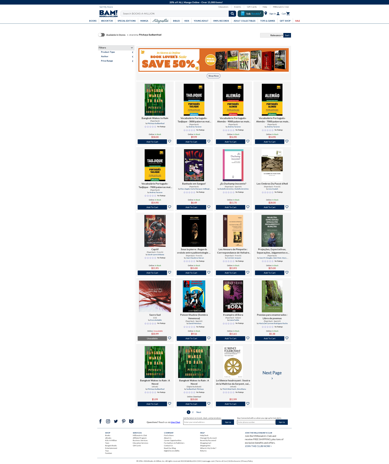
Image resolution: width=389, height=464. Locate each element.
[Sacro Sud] (155, 296)
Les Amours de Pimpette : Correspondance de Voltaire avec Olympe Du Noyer (233, 251)
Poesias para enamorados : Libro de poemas (272, 316)
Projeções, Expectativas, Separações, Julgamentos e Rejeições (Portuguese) (272, 251)
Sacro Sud (155, 314)
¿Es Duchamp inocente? (233, 183)
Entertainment (111, 448)
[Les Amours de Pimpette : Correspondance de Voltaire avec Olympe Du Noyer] (233, 231)
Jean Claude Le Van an (195, 258)
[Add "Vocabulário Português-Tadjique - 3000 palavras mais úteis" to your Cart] (194, 141)
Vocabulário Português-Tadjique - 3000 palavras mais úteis (194, 120)
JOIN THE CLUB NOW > (258, 446)
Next (198, 412)
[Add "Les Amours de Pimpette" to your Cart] (233, 273)
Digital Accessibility (171, 451)
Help (265, 6)
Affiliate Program (140, 438)
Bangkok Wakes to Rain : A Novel (155, 382)
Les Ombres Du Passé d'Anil (272, 183)
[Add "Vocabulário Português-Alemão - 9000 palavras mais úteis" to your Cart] (233, 141)
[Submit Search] (232, 14)
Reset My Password (208, 440)
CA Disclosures (234, 461)
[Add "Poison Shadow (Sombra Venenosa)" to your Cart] (194, 338)
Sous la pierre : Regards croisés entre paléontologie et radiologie (194, 251)
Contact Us (168, 445)
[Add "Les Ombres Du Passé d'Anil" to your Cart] (272, 207)
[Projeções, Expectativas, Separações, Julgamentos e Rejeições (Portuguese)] (272, 231)
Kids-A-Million (111, 440)
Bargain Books (111, 445)
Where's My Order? (208, 448)
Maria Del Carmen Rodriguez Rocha (273, 323)
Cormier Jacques (234, 258)
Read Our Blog (170, 448)
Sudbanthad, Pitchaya (195, 389)
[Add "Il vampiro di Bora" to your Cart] (233, 338)
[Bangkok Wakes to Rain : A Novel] (155, 362)
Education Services (140, 443)
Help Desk (204, 435)
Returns (203, 451)
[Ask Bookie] (251, 13)
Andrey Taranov (195, 127)
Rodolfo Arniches (227, 189)
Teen (107, 443)
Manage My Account (208, 438)
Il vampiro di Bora (233, 314)
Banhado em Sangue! (194, 183)
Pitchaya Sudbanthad (156, 123)
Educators (223, 6)
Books (107, 435)
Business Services (140, 440)
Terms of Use (221, 461)
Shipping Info (205, 445)
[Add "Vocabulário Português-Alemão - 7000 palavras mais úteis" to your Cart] (272, 141)
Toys (107, 451)
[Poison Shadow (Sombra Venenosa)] (194, 296)
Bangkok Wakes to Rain (155, 118)
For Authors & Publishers (174, 443)
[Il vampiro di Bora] (233, 296)
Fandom (108, 453)
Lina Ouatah (273, 189)
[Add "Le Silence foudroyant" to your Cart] (233, 404)
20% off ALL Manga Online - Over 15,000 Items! (196, 2)
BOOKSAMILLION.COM (191, 461)
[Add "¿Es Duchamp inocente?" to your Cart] (233, 207)
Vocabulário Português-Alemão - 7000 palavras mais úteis (272, 120)
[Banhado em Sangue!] (194, 165)
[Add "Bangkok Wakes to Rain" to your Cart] (155, 141)
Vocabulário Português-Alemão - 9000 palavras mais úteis (233, 120)
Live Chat (175, 422)
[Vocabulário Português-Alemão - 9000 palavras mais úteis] (233, 99)
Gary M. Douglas (266, 258)
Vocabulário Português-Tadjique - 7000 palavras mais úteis (155, 185)
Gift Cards (252, 6)
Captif (155, 249)
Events (237, 6)
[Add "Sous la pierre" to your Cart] (194, 273)
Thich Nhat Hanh (229, 389)
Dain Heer (277, 258)
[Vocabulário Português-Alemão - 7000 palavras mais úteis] (272, 99)
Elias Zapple (185, 189)
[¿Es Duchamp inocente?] (233, 165)
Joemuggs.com (208, 461)
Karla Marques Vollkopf (200, 189)
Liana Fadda (234, 320)
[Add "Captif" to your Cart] (155, 273)
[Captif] (155, 231)
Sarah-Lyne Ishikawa (156, 254)
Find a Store (169, 435)
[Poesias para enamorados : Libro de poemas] (272, 296)
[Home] (107, 13)
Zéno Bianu (241, 389)
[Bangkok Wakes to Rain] (155, 99)
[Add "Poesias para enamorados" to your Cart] (272, 338)
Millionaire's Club (281, 6)
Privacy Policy (247, 461)
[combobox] (180, 14)
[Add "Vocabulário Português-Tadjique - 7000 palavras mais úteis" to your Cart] (155, 207)
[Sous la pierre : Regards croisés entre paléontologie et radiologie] (194, 231)
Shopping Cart (205, 443)
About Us (167, 438)
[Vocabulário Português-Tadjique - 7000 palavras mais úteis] (155, 165)
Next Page (272, 375)
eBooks (108, 438)
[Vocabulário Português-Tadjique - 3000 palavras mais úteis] (194, 99)
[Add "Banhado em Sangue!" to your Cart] (194, 207)
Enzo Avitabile (156, 320)
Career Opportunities (172, 440)
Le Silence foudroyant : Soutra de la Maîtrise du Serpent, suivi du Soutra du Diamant (233, 382)
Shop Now (213, 75)
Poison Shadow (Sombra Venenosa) (194, 316)
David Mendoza (195, 323)
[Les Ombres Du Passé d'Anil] (272, 165)
